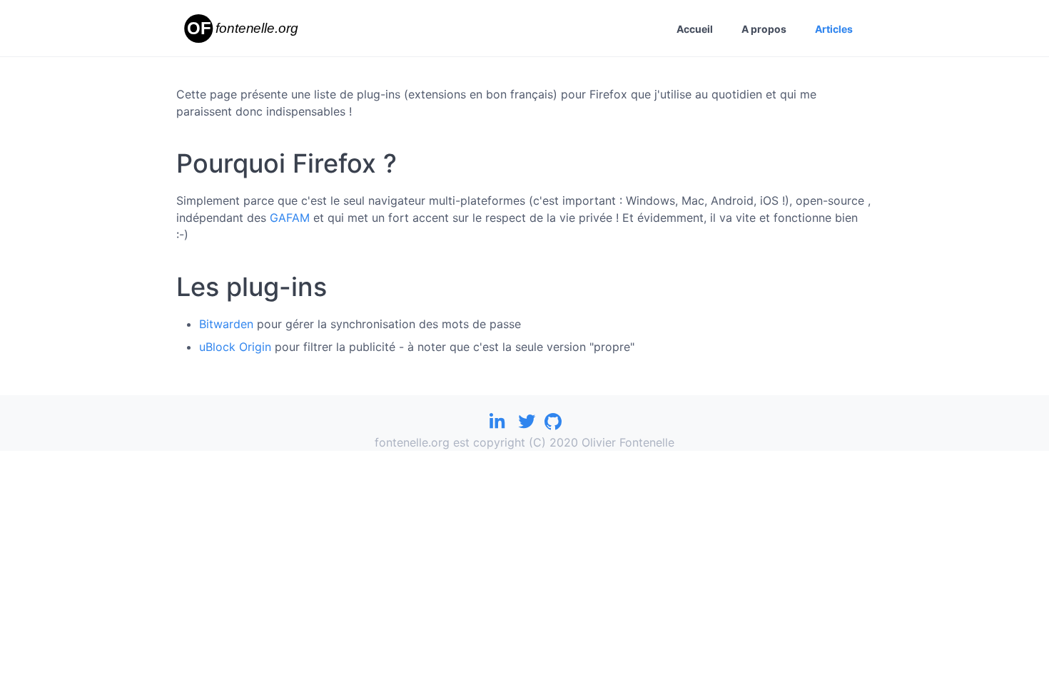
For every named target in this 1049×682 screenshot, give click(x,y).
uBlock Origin (235, 347)
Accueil (694, 29)
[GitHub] (553, 425)
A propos (763, 29)
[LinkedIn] (496, 425)
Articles (834, 29)
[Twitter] (526, 425)
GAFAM (290, 217)
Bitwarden (226, 324)
